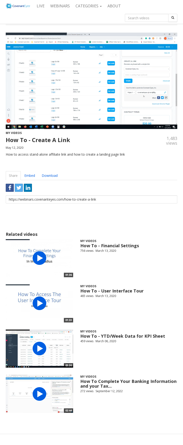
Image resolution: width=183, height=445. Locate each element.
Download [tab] (50, 175)
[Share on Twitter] (19, 188)
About (114, 6)
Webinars (60, 6)
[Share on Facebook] (10, 188)
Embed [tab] (29, 175)
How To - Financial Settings (109, 245)
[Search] (172, 18)
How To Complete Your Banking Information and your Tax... (128, 383)
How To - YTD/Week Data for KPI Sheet (122, 336)
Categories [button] (87, 6)
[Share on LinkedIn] (28, 188)
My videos (14, 133)
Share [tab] (13, 175)
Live (41, 6)
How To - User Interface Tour (112, 291)
